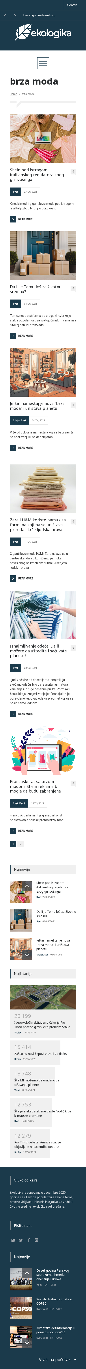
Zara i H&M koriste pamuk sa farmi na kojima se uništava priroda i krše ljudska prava (38, 525)
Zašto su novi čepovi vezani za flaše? (40, 1054)
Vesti (22, 803)
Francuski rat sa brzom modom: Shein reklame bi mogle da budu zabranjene (35, 786)
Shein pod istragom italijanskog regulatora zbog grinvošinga (37, 175)
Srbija (16, 420)
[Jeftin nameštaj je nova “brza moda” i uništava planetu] (43, 372)
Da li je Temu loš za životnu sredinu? (36, 289)
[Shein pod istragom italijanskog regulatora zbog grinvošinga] (43, 138)
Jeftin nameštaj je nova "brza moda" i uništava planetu (53, 944)
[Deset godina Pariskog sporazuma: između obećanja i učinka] (21, 1279)
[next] (27, 955)
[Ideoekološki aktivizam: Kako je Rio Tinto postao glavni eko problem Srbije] (43, 997)
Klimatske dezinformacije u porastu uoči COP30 (55, 1330)
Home (13, 94)
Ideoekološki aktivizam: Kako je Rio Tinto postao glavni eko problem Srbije (42, 1024)
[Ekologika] (43, 36)
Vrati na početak (55, 1359)
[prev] (27, 886)
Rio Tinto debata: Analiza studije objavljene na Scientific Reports (37, 1144)
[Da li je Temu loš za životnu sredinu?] (43, 255)
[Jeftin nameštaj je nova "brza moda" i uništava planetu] (21, 949)
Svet (15, 191)
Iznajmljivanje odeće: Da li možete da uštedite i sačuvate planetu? (38, 651)
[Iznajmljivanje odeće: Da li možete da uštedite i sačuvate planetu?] (43, 615)
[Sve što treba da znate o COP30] (21, 1308)
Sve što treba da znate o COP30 (55, 15)
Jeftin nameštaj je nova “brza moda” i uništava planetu (37, 406)
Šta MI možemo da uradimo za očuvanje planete (36, 1082)
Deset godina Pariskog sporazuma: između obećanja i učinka (52, 1274)
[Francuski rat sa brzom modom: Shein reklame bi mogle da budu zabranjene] (43, 750)
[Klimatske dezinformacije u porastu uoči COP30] (21, 1337)
